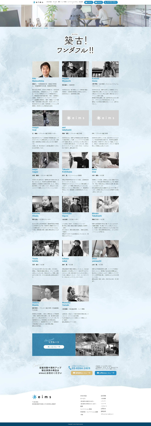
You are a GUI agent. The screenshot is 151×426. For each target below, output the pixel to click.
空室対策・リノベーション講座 (89, 412)
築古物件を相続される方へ (87, 401)
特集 (82, 414)
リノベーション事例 (86, 409)
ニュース (103, 403)
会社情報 (81, 1)
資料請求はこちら (81, 373)
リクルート (104, 406)
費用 (59, 1)
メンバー (103, 401)
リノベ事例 (63, 1)
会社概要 (103, 398)
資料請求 (99, 2)
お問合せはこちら (105, 373)
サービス (55, 1)
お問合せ (90, 2)
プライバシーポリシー (107, 414)
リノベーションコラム (72, 1)
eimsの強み (49, 1)
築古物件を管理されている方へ (88, 403)
